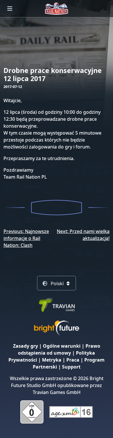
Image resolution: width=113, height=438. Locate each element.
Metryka (51, 360)
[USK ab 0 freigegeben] (31, 411)
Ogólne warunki (62, 346)
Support (71, 367)
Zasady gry (25, 346)
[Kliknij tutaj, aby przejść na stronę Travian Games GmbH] (56, 304)
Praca (72, 360)
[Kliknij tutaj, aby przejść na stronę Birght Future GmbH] (56, 327)
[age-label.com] (71, 411)
